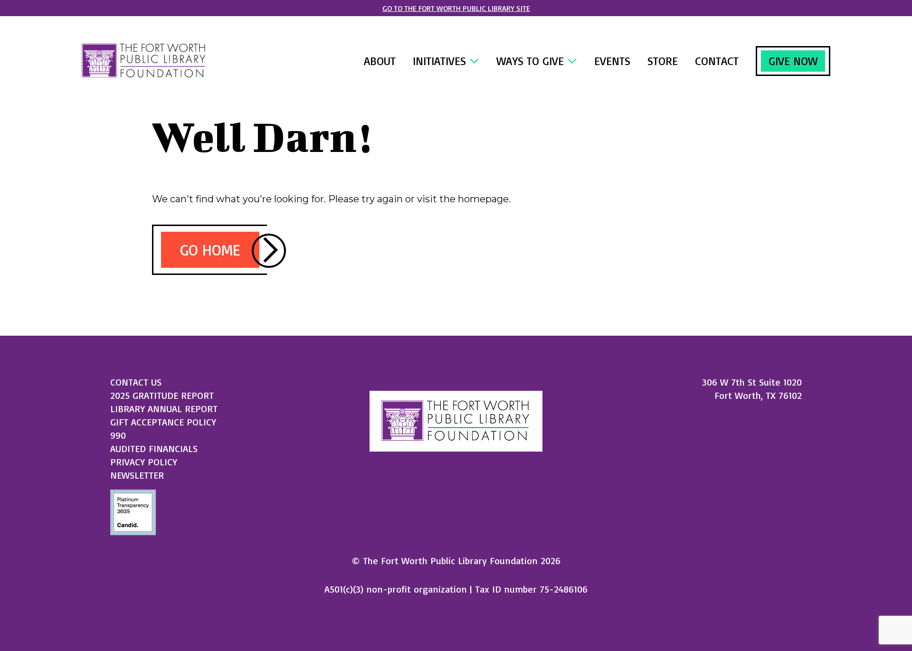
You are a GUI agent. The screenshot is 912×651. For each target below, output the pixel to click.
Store (662, 61)
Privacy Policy (143, 462)
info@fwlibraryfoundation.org (739, 422)
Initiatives (441, 61)
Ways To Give (531, 61)
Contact (717, 61)
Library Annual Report (164, 409)
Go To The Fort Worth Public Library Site (456, 8)
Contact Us (136, 382)
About (380, 61)
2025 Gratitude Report (162, 395)
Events (612, 61)
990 (118, 435)
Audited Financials (154, 448)
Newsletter (137, 475)
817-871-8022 (774, 409)
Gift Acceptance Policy (163, 422)
